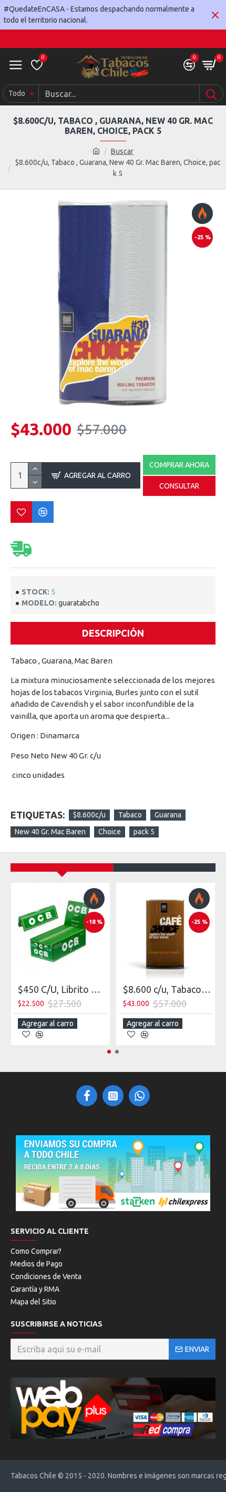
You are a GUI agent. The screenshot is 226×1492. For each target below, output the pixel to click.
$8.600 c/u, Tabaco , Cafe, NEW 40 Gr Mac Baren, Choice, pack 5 (167, 989)
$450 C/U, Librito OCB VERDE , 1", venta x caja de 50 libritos (62, 989)
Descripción (113, 633)
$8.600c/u (89, 815)
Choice (109, 831)
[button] (109, 1052)
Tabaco (130, 815)
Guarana (168, 815)
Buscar (122, 151)
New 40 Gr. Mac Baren (50, 831)
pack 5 (144, 831)
